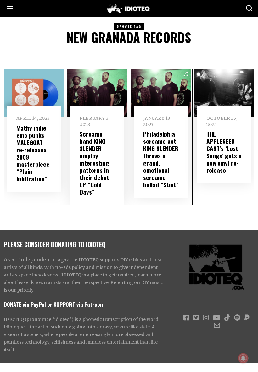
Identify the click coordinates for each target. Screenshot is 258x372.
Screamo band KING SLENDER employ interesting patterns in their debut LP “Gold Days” (94, 162)
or (49, 304)
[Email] (217, 325)
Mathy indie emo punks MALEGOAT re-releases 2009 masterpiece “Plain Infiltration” (32, 153)
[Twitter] (196, 318)
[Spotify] (237, 318)
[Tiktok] (227, 318)
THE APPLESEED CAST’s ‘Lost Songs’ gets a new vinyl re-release (224, 152)
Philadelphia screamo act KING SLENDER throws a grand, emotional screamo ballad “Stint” (160, 159)
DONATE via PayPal (25, 304)
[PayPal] (247, 318)
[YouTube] (216, 318)
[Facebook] (186, 318)
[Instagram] (205, 318)
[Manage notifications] (243, 358)
